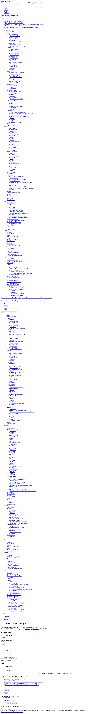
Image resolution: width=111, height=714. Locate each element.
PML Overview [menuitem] (14, 526)
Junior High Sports (12, 453)
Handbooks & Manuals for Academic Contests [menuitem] (22, 113)
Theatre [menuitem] (9, 71)
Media (6, 558)
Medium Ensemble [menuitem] (15, 208)
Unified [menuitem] (6, 242)
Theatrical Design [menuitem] (15, 75)
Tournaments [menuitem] (13, 97)
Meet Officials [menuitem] (14, 34)
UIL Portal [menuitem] (6, 13)
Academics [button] (7, 315)
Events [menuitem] (12, 103)
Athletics (6, 425)
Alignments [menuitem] (13, 119)
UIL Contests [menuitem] (13, 85)
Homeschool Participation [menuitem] (13, 283)
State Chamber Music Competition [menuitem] (19, 213)
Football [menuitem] (12, 135)
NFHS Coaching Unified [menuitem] (13, 245)
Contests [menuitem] (9, 47)
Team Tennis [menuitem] (13, 143)
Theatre (10, 362)
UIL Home (7, 616)
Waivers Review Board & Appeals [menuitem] (19, 268)
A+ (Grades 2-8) (12, 395)
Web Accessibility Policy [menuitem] (10, 702)
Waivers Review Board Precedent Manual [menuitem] (21, 273)
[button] (1, 299)
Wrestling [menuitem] (12, 150)
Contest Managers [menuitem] (15, 81)
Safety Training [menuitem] (14, 178)
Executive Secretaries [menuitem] (15, 223)
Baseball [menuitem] (12, 131)
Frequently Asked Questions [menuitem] (17, 274)
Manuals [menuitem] (9, 195)
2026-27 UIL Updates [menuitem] (12, 260)
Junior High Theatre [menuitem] (15, 74)
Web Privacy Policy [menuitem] (9, 700)
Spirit (5, 539)
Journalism (10, 376)
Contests (10, 335)
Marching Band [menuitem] (14, 205)
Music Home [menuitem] (10, 203)
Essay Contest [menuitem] (14, 53)
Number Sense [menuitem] (14, 66)
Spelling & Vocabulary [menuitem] (16, 59)
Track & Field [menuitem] (14, 145)
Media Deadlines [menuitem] (11, 251)
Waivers (10, 580)
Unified (6, 552)
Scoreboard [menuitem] (10, 198)
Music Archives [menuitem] (11, 226)
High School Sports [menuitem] (12, 129)
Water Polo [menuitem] (13, 148)
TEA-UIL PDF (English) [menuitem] (16, 287)
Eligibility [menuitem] (9, 264)
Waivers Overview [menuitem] (15, 581)
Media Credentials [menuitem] (11, 254)
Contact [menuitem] (6, 10)
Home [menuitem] (5, 5)
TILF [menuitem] (8, 123)
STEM (9, 350)
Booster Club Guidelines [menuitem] (13, 192)
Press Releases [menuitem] (11, 249)
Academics (7, 618)
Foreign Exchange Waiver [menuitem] (17, 587)
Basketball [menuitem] (13, 132)
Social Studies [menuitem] (14, 58)
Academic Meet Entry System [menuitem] (18, 41)
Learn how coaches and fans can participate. (12, 712)
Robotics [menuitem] (12, 68)
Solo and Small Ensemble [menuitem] (17, 210)
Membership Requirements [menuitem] (14, 282)
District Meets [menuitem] (14, 37)
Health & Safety (12, 476)
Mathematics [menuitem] (13, 65)
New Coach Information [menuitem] (16, 99)
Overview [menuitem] (13, 319)
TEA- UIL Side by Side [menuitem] (13, 236)
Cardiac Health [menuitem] (14, 185)
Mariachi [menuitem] (12, 207)
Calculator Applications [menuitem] (16, 62)
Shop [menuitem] (5, 11)
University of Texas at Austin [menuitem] (11, 703)
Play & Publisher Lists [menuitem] (16, 77)
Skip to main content (6, 1)
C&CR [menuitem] (9, 235)
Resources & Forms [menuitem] (15, 82)
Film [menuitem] (11, 78)
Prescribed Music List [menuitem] (12, 219)
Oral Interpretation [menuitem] (15, 93)
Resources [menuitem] (13, 88)
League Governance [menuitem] (12, 276)
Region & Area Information (15, 529)
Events (9, 508)
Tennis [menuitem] (12, 144)
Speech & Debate (12, 384)
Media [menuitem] (5, 246)
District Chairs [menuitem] (11, 189)
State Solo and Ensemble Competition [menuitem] (20, 217)
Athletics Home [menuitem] (11, 128)
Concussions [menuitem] (13, 184)
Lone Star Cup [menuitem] (11, 125)
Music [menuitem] (5, 201)
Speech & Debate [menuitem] (11, 90)
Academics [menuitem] (7, 30)
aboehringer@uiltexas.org (32, 629)
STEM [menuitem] (9, 61)
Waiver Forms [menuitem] (14, 270)
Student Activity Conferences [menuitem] (17, 46)
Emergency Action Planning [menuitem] (17, 176)
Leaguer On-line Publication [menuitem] (14, 255)
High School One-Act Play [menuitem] (17, 72)
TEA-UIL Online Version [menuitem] (17, 286)
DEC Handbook (12, 608)
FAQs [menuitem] (8, 238)
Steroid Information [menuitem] (15, 181)
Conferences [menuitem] (10, 43)
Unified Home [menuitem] (11, 244)
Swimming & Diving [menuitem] (15, 141)
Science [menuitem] (12, 69)
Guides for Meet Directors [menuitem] (17, 106)
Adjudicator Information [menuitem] (16, 80)
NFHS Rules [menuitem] (10, 233)
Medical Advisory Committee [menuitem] (18, 179)
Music (6, 505)
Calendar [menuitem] (6, 8)
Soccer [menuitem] (12, 138)
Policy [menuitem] (5, 257)
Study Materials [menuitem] (14, 115)
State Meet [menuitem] (13, 40)
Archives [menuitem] (12, 121)
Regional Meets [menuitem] (14, 39)
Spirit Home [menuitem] (10, 232)
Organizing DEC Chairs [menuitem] (16, 295)
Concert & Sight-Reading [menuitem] (16, 211)
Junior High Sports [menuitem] (12, 151)
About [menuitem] (5, 7)
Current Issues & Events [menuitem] (16, 52)
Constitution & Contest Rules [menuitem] (14, 261)
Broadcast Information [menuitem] (13, 252)
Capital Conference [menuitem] (15, 44)
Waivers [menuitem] (9, 191)
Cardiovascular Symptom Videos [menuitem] (18, 186)
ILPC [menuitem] (11, 87)
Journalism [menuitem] (10, 84)
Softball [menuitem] (12, 140)
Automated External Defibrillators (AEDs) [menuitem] (21, 182)
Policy (6, 570)
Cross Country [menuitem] (14, 134)
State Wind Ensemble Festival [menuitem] (18, 216)
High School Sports (13, 429)
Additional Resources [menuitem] (15, 122)
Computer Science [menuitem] (15, 63)
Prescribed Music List (13, 524)
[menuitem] (15, 21)
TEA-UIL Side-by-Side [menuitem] (13, 285)
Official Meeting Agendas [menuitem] (13, 277)
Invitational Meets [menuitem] (15, 36)
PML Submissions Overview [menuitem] (17, 220)
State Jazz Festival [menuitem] (15, 214)
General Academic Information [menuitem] (18, 112)
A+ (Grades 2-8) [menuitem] (11, 100)
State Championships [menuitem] (12, 239)
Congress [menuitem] (12, 96)
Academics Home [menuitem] (11, 31)
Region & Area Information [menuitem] (14, 222)
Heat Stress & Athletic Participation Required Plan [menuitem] (23, 188)
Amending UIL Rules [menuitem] (12, 280)
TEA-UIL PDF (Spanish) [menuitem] (16, 289)
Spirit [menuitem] (5, 230)
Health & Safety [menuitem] (11, 175)
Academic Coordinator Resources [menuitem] (19, 116)
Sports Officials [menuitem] (11, 172)
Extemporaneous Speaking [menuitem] (17, 91)
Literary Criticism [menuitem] (14, 55)
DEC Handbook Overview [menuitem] (17, 293)
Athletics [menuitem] (6, 126)
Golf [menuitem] (11, 137)
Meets (9, 318)
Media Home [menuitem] (10, 248)
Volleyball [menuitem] (13, 147)
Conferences (11, 330)
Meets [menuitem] (8, 33)
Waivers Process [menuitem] (14, 267)
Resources (10, 407)
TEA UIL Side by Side (13, 600)
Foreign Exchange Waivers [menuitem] (17, 271)
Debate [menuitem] (12, 94)
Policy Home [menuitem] (10, 258)
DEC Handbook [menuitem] (11, 292)
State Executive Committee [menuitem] (14, 279)
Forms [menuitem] (12, 109)
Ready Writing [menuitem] (14, 56)
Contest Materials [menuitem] (14, 49)
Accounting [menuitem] (13, 50)
